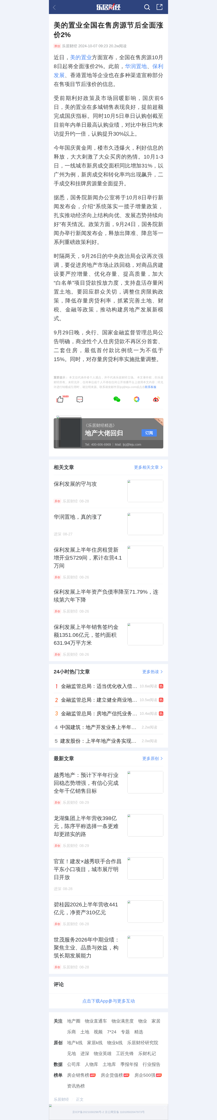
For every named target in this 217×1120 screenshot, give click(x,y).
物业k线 (115, 1042)
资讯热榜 (76, 1086)
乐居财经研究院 (142, 1042)
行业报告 (151, 1064)
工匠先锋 (125, 1053)
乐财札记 (147, 1053)
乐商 (71, 1031)
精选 (138, 1031)
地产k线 (75, 1042)
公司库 (73, 1064)
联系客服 (150, 387)
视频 (98, 1031)
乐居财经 (69, 46)
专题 (125, 1031)
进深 (84, 1053)
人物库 (91, 1064)
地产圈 (73, 1021)
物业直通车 (96, 1021)
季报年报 (129, 1064)
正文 (80, 1099)
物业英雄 (103, 1053)
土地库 (109, 1064)
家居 (156, 1021)
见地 (71, 1053)
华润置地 (136, 66)
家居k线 (95, 1042)
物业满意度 (123, 1021)
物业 (142, 1021)
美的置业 (81, 57)
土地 (84, 1031)
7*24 (111, 1031)
